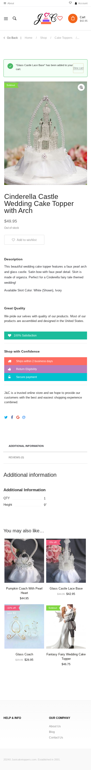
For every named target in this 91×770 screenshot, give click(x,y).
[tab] (45, 446)
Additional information (26, 446)
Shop (43, 37)
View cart (78, 68)
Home (28, 37)
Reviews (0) (16, 457)
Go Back (12, 37)
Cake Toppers (63, 37)
